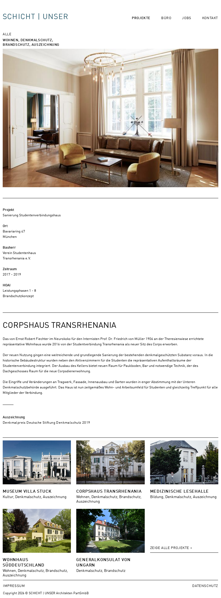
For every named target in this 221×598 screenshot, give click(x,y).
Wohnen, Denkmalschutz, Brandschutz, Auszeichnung (31, 42)
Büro (166, 17)
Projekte (141, 17)
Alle (7, 34)
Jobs (186, 17)
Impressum (14, 585)
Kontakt (210, 17)
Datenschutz (205, 585)
